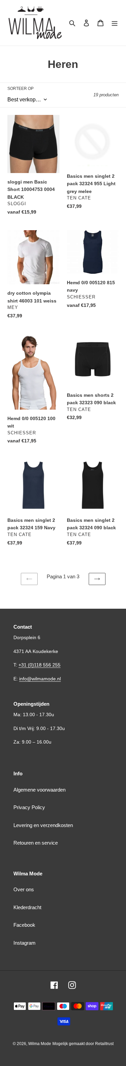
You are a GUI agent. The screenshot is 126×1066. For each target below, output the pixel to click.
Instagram (24, 943)
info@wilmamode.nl (40, 678)
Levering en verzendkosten (43, 825)
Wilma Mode (39, 1043)
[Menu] (115, 23)
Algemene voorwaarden (39, 790)
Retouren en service (35, 843)
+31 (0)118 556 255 (39, 665)
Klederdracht (27, 907)
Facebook (24, 925)
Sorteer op (20, 88)
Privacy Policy (29, 807)
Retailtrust (104, 1043)
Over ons (23, 889)
